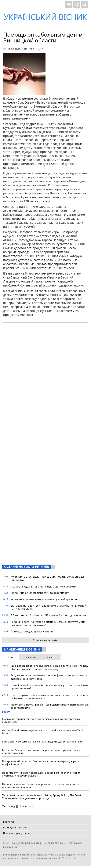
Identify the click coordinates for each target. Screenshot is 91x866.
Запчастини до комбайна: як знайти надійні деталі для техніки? (42, 741)
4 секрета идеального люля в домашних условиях (43, 586)
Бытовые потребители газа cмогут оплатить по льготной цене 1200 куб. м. (48, 607)
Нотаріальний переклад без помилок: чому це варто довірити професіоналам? (49, 686)
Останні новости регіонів (26, 567)
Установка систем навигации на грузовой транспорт (45, 599)
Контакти (8, 821)
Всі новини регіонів (45, 640)
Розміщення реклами (15, 827)
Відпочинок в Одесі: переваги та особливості (40, 593)
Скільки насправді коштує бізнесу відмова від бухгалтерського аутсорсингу (41, 720)
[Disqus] (45, 379)
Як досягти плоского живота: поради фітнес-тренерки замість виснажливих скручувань (49, 677)
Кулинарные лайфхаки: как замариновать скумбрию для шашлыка (48, 578)
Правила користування (16, 832)
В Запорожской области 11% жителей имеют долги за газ (48, 615)
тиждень (30, 657)
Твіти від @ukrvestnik (17, 806)
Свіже (6, 712)
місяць (51, 657)
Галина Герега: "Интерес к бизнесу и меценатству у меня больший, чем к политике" (48, 623)
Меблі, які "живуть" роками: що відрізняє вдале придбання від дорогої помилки (49, 706)
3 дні (11, 657)
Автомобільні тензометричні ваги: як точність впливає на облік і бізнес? (42, 731)
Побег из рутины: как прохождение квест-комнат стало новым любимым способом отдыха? (49, 696)
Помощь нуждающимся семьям (32, 631)
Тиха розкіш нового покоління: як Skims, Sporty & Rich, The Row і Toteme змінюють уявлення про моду (49, 667)
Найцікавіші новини (22, 649)
